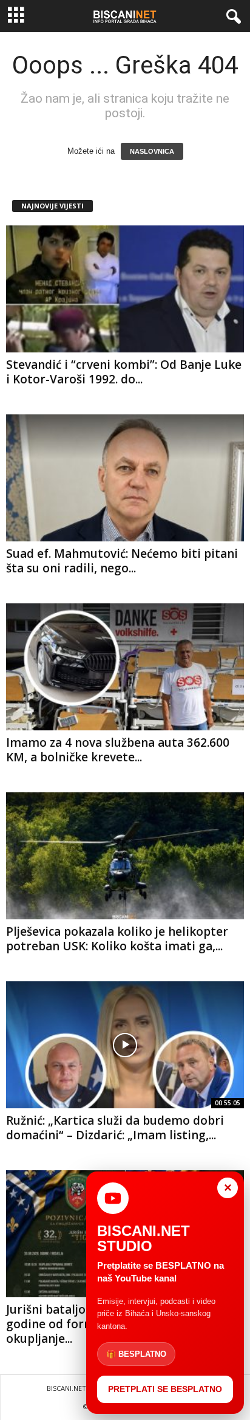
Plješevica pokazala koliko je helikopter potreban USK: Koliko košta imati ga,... (117, 939)
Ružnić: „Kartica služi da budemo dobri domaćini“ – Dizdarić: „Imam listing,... (115, 1128)
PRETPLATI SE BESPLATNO (165, 1389)
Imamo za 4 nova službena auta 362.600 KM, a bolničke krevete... (117, 750)
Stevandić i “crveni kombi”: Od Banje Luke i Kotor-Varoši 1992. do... (124, 372)
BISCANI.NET (66, 1388)
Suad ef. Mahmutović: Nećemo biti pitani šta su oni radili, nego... (122, 561)
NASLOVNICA (152, 151)
